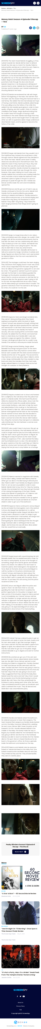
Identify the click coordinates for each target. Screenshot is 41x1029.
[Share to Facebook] (30, 28)
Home (3, 8)
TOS (20, 1010)
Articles (9, 8)
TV (14, 8)
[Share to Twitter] (34, 29)
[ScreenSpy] (8, 3)
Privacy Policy (20, 1006)
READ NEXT (19, 852)
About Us (20, 1002)
